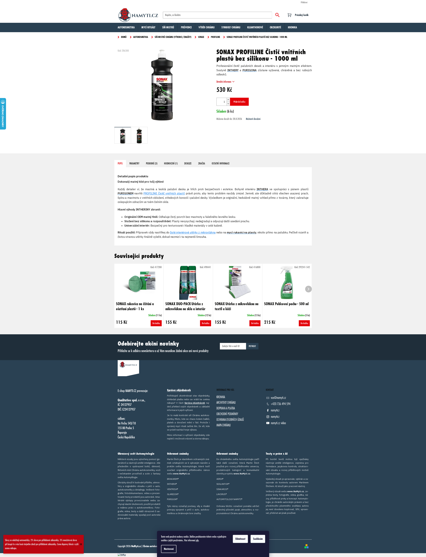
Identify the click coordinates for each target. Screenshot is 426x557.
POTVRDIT (252, 346)
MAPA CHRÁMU (223, 425)
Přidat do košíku (239, 102)
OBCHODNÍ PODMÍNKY (227, 414)
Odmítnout (240, 539)
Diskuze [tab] (187, 163)
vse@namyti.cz (278, 397)
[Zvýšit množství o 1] (228, 100)
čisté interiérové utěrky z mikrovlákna (193, 232)
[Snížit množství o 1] (228, 104)
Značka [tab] (201, 163)
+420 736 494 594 (280, 404)
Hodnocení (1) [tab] (171, 163)
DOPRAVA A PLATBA (225, 408)
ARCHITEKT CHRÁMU (226, 402)
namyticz (275, 410)
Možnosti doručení (253, 119)
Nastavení (169, 549)
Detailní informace (223, 81)
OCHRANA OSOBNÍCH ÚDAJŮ (230, 419)
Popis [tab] (120, 163)
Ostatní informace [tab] (220, 163)
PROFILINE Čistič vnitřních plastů (164, 193)
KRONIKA (220, 397)
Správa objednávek (179, 390)
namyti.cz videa (278, 423)
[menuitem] (126, 27)
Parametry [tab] (134, 163)
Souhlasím (258, 539)
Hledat (277, 15)
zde (197, 540)
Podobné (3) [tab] (151, 163)
